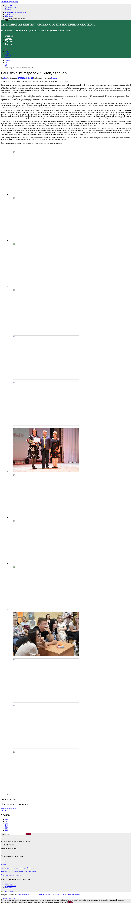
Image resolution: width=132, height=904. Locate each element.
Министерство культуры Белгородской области (17, 868)
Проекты (9, 41)
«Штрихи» (4, 810)
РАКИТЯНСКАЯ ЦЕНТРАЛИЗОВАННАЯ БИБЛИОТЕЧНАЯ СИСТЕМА (48, 24)
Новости (54, 78)
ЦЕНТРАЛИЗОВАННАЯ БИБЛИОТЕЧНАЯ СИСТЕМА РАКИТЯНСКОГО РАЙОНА (49, 895)
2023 (6, 825)
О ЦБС (8, 38)
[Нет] (72, 902)
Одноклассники (10, 7)
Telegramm (8, 9)
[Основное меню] (6, 48)
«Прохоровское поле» (8, 808)
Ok (70, 902)
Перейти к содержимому (9, 2)
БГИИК (3, 864)
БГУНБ (3, 861)
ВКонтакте (9, 5)
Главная (9, 35)
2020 (6, 830)
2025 (6, 821)
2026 (6, 819)
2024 (6, 823)
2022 (6, 827)
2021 (6, 829)
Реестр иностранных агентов (11, 875)
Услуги (8, 44)
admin (5, 78)
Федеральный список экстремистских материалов (18, 871)
